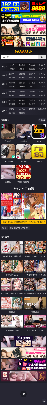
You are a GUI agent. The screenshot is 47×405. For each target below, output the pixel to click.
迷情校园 (12, 104)
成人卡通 (32, 83)
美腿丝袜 (12, 95)
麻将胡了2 (11, 69)
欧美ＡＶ (32, 74)
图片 (3, 93)
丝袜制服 (22, 78)
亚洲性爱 (12, 83)
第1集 (4, 228)
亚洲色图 (22, 91)
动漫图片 (42, 91)
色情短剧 (22, 113)
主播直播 (32, 78)
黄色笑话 (32, 104)
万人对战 (32, 65)
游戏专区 (42, 65)
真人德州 (22, 65)
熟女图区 (32, 95)
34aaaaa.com (23, 51)
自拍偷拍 (22, 74)
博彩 (3, 66)
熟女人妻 (12, 78)
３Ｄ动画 (42, 74)
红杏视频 (12, 113)
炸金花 (21, 69)
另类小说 (22, 104)
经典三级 (22, 86)
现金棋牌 (32, 69)
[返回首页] (44, 400)
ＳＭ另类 (42, 78)
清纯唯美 (22, 95)
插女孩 (11, 109)
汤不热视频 (42, 109)
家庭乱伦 (22, 100)
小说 (3, 102)
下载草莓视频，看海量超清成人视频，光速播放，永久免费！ (23, 222)
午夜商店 (22, 109)
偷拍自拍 (22, 83)
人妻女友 (32, 100)
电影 (3, 84)
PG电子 (11, 65)
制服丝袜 (12, 86)
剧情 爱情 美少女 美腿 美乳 (19, 228)
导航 (3, 110)
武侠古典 (42, 100)
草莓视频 (32, 109)
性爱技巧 (42, 104)
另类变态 (42, 86)
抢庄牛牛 (42, 69)
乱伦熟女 (32, 86)
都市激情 (12, 100)
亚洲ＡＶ (12, 74)
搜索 (42, 57)
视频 (3, 75)
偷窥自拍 (12, 91)
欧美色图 (32, 91)
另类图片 (42, 95)
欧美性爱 (42, 83)
